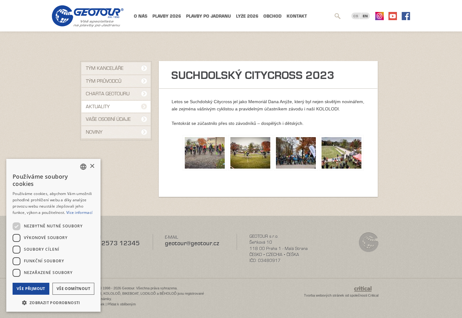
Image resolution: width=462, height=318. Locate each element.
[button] (53, 302)
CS (355, 16)
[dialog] (53, 235)
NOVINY (94, 132)
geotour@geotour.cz (192, 243)
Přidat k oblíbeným (121, 304)
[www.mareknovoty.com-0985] (296, 153)
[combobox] (83, 167)
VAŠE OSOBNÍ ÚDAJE (108, 119)
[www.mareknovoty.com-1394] (205, 153)
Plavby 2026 (166, 16)
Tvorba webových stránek (324, 295)
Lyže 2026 (247, 16)
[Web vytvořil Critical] (366, 292)
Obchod (272, 16)
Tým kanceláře (105, 68)
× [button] (92, 166)
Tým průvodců (103, 81)
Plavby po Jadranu (208, 16)
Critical (373, 295)
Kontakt (297, 16)
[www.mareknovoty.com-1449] (250, 153)
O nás (140, 16)
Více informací (79, 212)
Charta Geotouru (107, 94)
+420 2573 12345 (112, 243)
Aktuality (98, 106)
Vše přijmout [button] (31, 288)
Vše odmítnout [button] (73, 288)
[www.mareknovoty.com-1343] (341, 153)
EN (365, 16)
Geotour (88, 16)
